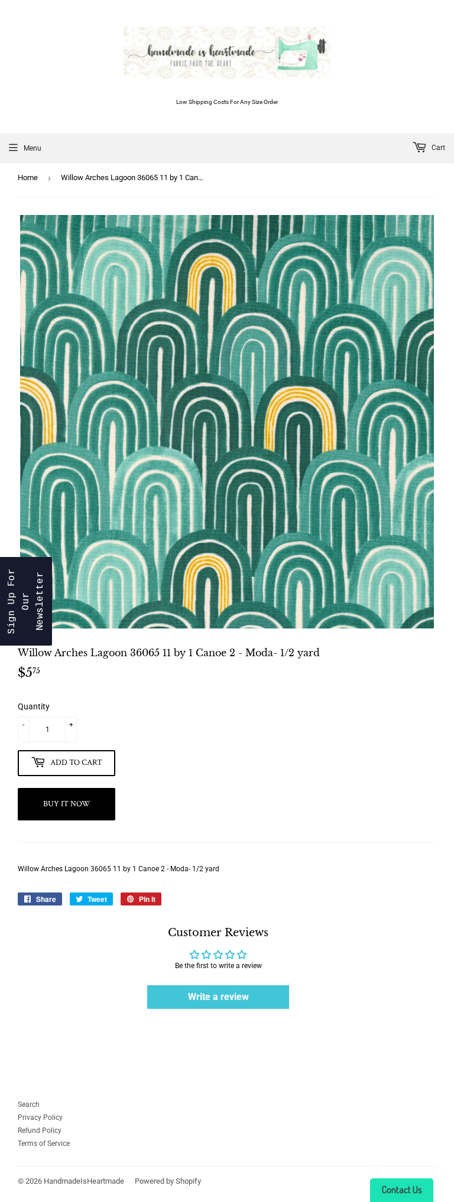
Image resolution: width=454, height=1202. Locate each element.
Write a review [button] (218, 996)
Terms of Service (44, 1143)
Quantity (34, 706)
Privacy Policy (40, 1117)
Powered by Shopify (168, 1181)
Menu (32, 148)
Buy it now (66, 804)
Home (28, 177)
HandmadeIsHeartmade (84, 1181)
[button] (26, 601)
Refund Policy (39, 1130)
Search (29, 1104)
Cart (437, 148)
